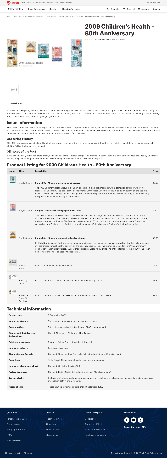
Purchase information (95, 435)
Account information (95, 429)
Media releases (14, 440)
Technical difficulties (95, 424)
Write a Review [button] (119, 39)
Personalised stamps (17, 419)
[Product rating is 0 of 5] (90, 39)
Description (16, 103)
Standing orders (14, 424)
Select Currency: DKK (135, 427)
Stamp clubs (52, 435)
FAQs (9, 435)
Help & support (12, 453)
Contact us (90, 419)
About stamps (52, 424)
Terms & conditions (120, 453)
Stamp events (52, 429)
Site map (28, 453)
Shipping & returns (16, 429)
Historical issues (54, 419)
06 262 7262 (155, 3)
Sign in (156, 9)
